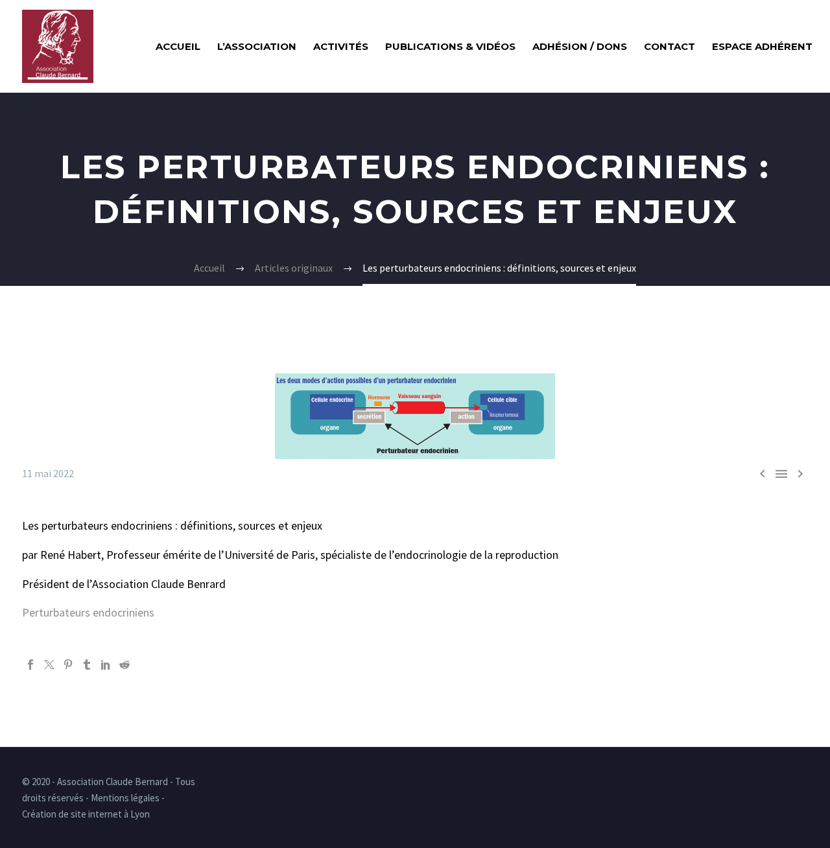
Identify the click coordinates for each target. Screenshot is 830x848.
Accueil (178, 46)
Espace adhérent (762, 46)
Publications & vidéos (450, 46)
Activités (340, 46)
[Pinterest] (68, 664)
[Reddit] (124, 664)
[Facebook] (30, 664)
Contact (669, 46)
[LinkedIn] (106, 664)
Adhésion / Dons (579, 46)
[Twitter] (49, 664)
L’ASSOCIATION (256, 46)
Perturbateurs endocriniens (88, 612)
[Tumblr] (87, 664)
